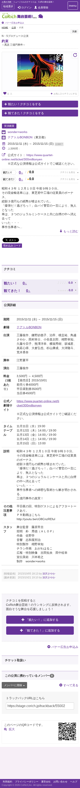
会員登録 (43, 7)
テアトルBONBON (20, 137)
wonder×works (17, 132)
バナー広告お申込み (14, 23)
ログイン (26, 7)
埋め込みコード (12, 245)
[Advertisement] (40, 764)
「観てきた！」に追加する (42, 630)
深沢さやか (48, 573)
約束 (5, 41)
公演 (14, 27)
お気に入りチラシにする (65, 94)
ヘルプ (73, 781)
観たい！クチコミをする (24, 104)
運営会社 (46, 781)
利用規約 (7, 781)
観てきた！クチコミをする (26, 113)
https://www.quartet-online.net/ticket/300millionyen (38, 403)
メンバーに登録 (13, 685)
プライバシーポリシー (26, 781)
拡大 (12, 729)
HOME (5, 27)
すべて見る (70, 685)
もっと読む (70, 231)
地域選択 (8, 7)
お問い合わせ (60, 781)
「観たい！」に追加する (42, 619)
